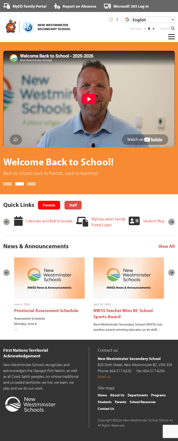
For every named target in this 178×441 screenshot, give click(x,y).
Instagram (111, 19)
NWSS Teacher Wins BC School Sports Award (123, 323)
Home (102, 405)
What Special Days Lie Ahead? (68, 161)
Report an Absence (79, 6)
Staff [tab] (73, 215)
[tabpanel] (89, 119)
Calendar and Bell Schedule (49, 230)
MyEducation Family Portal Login (108, 231)
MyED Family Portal (29, 6)
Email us (104, 386)
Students (105, 412)
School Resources (143, 412)
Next (171, 232)
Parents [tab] (49, 215)
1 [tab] (7, 194)
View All (166, 256)
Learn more (14, 183)
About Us (117, 405)
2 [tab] (19, 194)
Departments (138, 405)
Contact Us (106, 418)
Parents (120, 412)
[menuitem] (24, 6)
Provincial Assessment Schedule (46, 320)
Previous (6, 232)
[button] (167, 28)
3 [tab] (31, 194)
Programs (158, 405)
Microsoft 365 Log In (130, 6)
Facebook (117, 19)
